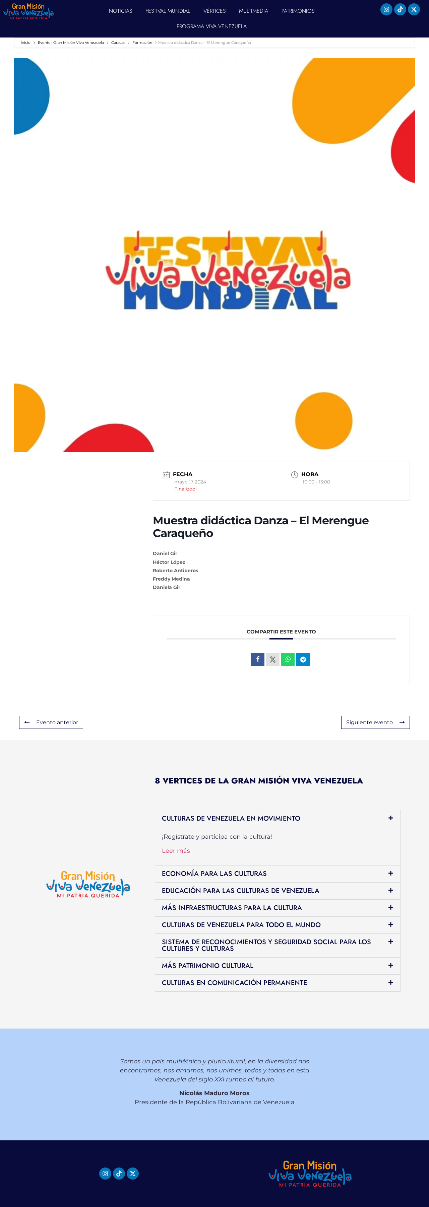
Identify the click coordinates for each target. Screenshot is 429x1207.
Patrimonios (298, 11)
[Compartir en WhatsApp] (288, 659)
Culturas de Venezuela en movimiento (231, 818)
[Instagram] (386, 9)
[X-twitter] (414, 9)
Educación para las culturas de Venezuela (240, 891)
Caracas (118, 42)
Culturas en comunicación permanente (234, 983)
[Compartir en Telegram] (303, 659)
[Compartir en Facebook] (257, 659)
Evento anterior (57, 722)
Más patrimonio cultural (207, 966)
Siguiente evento (369, 722)
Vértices (214, 11)
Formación (142, 42)
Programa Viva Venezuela (212, 26)
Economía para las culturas (214, 874)
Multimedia (253, 11)
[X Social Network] (273, 659)
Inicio (26, 42)
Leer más (176, 850)
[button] (277, 818)
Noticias (120, 11)
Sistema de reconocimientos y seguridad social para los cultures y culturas (266, 945)
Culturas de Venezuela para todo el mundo (241, 925)
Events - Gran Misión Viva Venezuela (71, 42)
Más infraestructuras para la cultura (232, 908)
